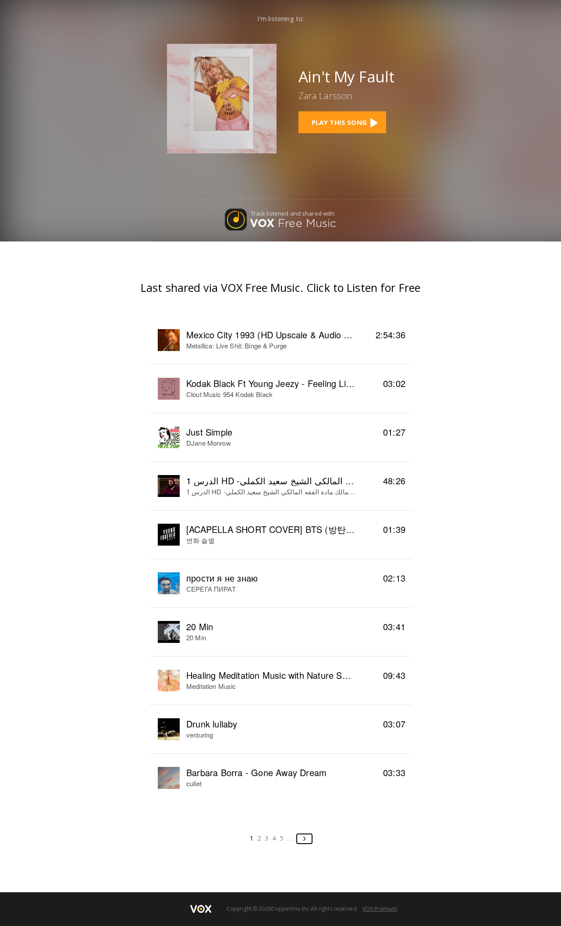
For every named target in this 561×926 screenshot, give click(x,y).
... (290, 838)
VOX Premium (379, 908)
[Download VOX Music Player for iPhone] (222, 97)
